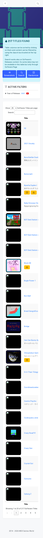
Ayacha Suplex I (30, 185)
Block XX (27, 263)
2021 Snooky (29, 143)
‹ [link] (11, 513)
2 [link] (21, 513)
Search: (11, 112)
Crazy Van (28, 448)
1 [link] (16, 513)
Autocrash (28, 174)
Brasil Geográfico (31, 311)
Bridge (26, 326)
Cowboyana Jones (31, 418)
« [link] (7, 513)
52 (25, 128)
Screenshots (9, 75)
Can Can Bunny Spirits (33, 340)
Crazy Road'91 (30, 433)
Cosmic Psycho (30, 401)
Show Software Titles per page (21, 108)
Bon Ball (27, 296)
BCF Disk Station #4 (32, 220)
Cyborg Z (27, 494)
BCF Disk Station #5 (32, 235)
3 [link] (25, 513)
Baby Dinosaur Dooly (32, 203)
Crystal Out (28, 463)
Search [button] (21, 75)
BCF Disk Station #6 (32, 250)
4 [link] (30, 513)
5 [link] (35, 513)
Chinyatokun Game (31, 353)
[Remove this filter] (27, 93)
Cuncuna (27, 479)
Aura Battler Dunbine (32, 157)
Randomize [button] (33, 75)
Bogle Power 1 (30, 281)
